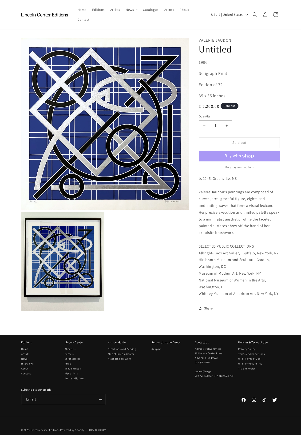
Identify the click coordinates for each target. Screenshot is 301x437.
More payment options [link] (239, 167)
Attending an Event (119, 358)
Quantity (204, 116)
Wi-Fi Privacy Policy (250, 363)
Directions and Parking (122, 349)
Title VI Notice (246, 368)
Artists (25, 354)
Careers (69, 354)
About (24, 368)
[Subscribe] (100, 399)
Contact (26, 373)
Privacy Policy (246, 349)
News (24, 358)
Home (24, 349)
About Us (70, 349)
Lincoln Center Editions (45, 430)
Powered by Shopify (72, 430)
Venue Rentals (73, 368)
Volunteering (72, 358)
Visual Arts (71, 373)
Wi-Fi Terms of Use (249, 358)
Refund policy (97, 429)
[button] (131, 10)
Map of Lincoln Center (121, 354)
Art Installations (75, 378)
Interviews (27, 363)
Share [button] (208, 308)
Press (68, 363)
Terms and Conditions (251, 354)
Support (156, 349)
